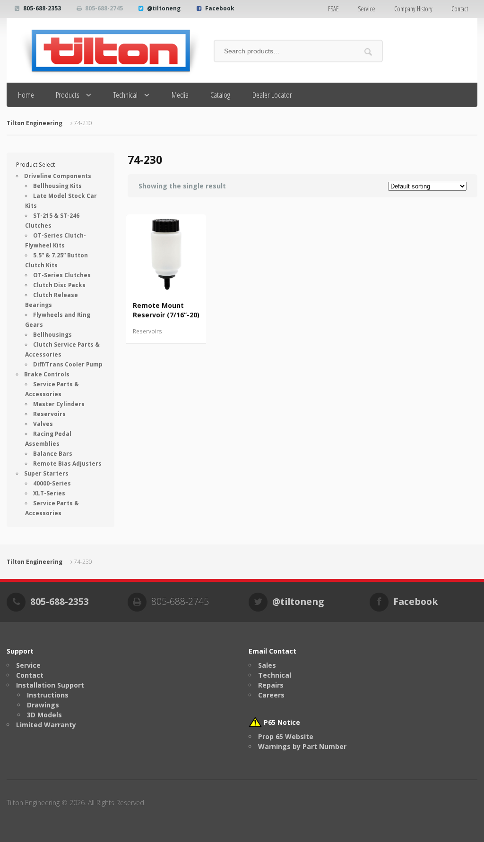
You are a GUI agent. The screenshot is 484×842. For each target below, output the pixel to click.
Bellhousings (52, 335)
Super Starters (46, 473)
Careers (271, 694)
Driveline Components (57, 176)
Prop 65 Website (285, 736)
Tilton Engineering (34, 123)
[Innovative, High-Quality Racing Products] (103, 50)
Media (180, 94)
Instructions (48, 694)
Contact (459, 8)
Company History (413, 8)
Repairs (271, 684)
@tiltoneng (164, 8)
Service (366, 8)
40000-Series (52, 483)
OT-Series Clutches (62, 275)
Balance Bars (52, 454)
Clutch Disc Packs (59, 285)
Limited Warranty (46, 724)
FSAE (333, 8)
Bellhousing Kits (57, 186)
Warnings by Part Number (302, 746)
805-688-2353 (42, 8)
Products (67, 94)
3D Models (44, 714)
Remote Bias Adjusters (67, 463)
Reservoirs (147, 331)
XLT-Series (49, 493)
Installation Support (50, 684)
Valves (43, 424)
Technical (125, 94)
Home (26, 94)
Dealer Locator (272, 94)
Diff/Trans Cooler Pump (68, 364)
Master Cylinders (59, 404)
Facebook (219, 8)
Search (368, 52)
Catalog (220, 94)
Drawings (43, 704)
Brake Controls (46, 374)
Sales (267, 665)
